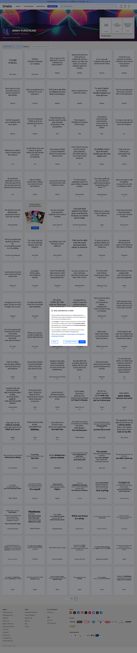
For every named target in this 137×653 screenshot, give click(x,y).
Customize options (71, 341)
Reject (55, 341)
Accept (82, 341)
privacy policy (71, 334)
